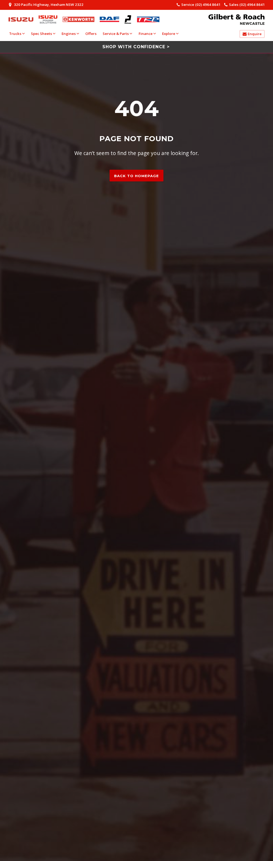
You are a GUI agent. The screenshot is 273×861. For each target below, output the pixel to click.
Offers (91, 33)
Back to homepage (136, 176)
